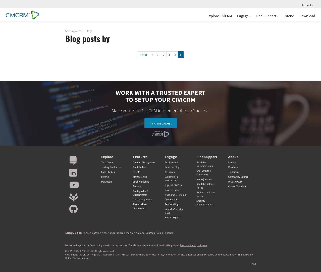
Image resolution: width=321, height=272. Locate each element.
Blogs (89, 31)
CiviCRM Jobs (172, 199)
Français (120, 232)
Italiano (140, 232)
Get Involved (171, 162)
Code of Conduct (237, 186)
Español (168, 232)
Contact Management (144, 162)
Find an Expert (160, 123)
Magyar (130, 232)
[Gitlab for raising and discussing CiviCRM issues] (73, 197)
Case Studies (108, 172)
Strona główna (73, 31)
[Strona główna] (21, 15)
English (86, 232)
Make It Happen (173, 190)
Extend (289, 16)
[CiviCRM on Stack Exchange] (73, 161)
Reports (137, 186)
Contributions (140, 167)
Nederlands (108, 232)
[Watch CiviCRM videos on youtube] (74, 185)
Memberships (140, 176)
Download (307, 16)
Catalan (96, 232)
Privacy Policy (235, 181)
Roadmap (233, 167)
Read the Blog (172, 167)
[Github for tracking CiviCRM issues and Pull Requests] (73, 209)
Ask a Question (204, 179)
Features (140, 156)
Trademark (233, 172)
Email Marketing (141, 181)
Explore (107, 156)
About (233, 156)
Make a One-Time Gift (176, 194)
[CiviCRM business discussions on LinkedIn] (73, 173)
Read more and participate (193, 245)
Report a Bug (172, 204)
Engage (243, 16)
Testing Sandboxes (111, 167)
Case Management (142, 199)
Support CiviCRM (173, 185)
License (232, 162)
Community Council (238, 176)
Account (307, 5)
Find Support (266, 16)
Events (136, 172)
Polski (159, 232)
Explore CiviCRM (219, 16)
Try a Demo (107, 162)
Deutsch (150, 232)
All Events (170, 172)
